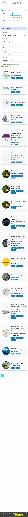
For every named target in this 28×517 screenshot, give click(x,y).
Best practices (19, 77)
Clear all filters (6, 66)
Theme (4, 45)
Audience (5, 57)
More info (19, 513)
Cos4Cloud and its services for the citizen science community (18, 291)
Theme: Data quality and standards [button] (11, 64)
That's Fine (19, 515)
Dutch (13, 175)
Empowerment (19, 122)
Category (5, 51)
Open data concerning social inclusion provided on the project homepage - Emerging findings (18, 308)
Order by (4, 32)
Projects (6, 14)
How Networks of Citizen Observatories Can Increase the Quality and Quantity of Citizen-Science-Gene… (18, 331)
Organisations (18, 17)
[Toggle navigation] (4, 3)
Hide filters (5, 28)
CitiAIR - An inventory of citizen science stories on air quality (18, 261)
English (13, 77)
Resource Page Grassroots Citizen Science (16, 117)
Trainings (7, 17)
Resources (16, 14)
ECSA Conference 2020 (17, 102)
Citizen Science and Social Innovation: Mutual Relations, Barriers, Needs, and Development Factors (17, 135)
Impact (17, 92)
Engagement (19, 353)
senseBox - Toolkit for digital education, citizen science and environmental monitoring (17, 241)
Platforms (7, 20)
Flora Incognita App (17, 275)
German (14, 248)
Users (17, 20)
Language (5, 39)
